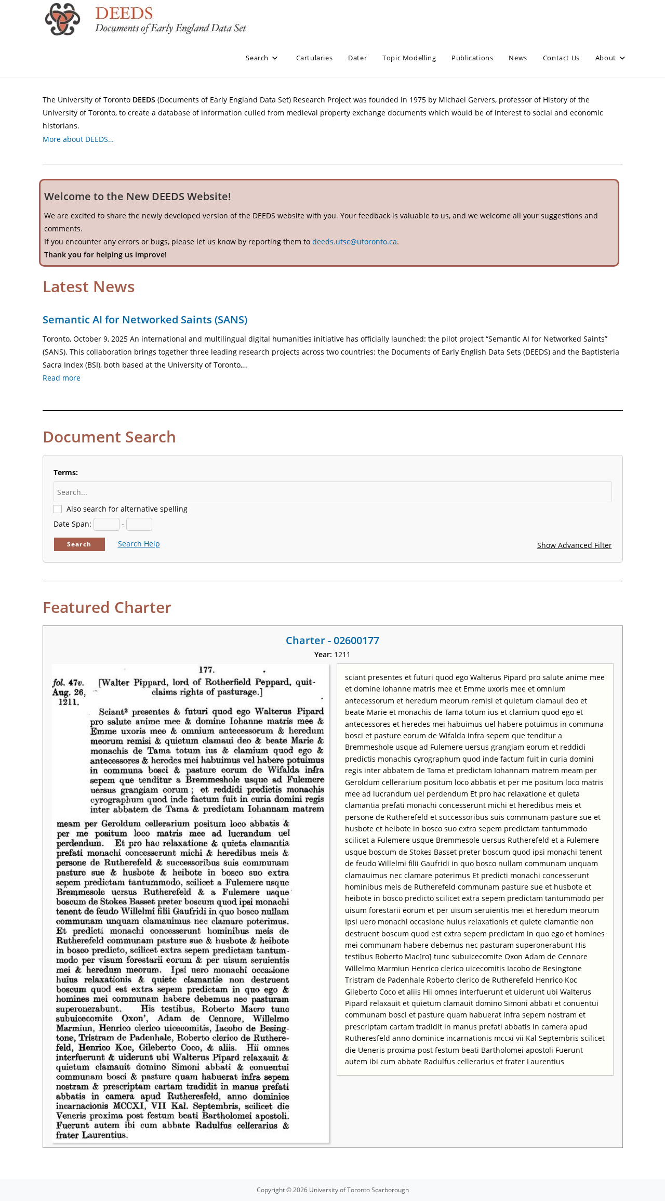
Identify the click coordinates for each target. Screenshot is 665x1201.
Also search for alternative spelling (127, 509)
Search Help (139, 544)
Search (79, 544)
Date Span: (72, 524)
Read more (62, 378)
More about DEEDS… (78, 139)
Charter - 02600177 (332, 640)
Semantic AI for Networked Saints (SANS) (145, 319)
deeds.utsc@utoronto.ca (354, 241)
